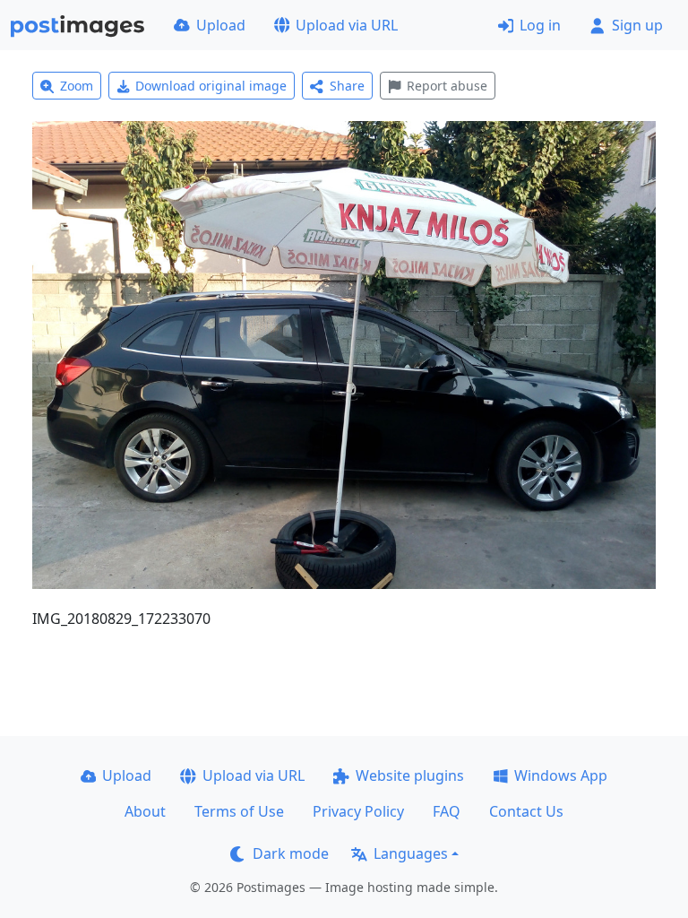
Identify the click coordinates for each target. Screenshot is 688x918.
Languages (411, 853)
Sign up (637, 25)
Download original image (211, 85)
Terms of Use (239, 811)
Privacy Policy (358, 811)
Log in (540, 25)
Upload (220, 25)
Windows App (560, 775)
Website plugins (410, 775)
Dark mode (291, 853)
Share (347, 85)
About (145, 811)
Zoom (76, 85)
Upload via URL (347, 25)
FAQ (446, 811)
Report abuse (447, 85)
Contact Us (526, 811)
